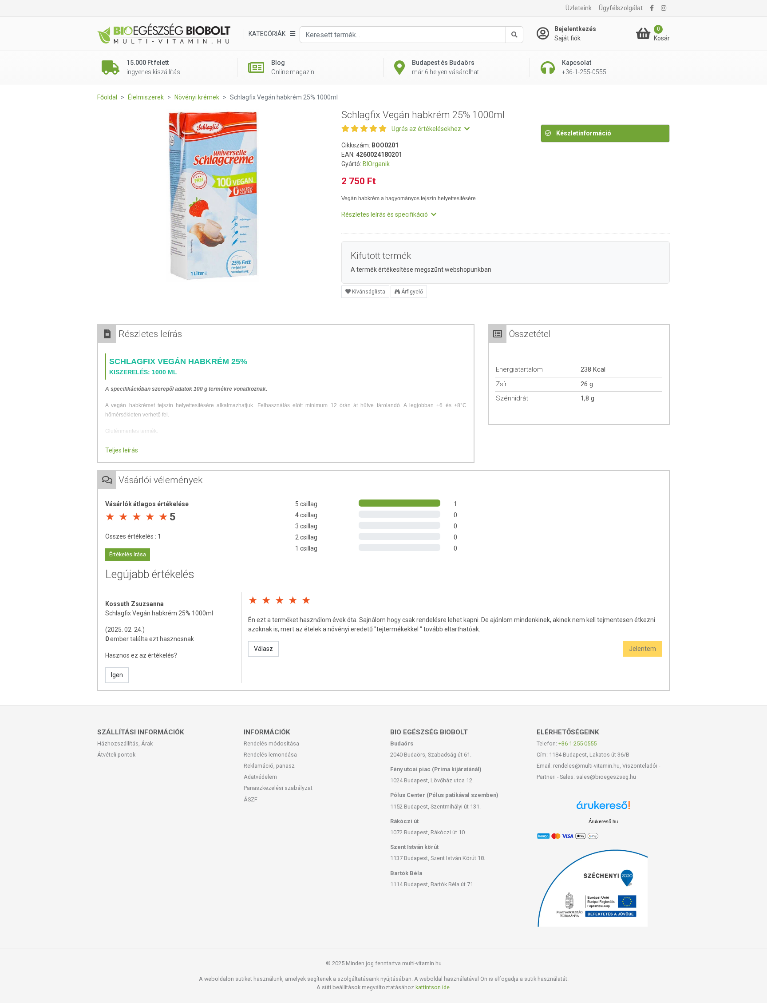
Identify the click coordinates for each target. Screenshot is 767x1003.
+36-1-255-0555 (577, 743)
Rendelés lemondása (270, 754)
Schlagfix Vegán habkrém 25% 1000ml (159, 613)
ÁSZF (250, 799)
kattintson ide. (433, 987)
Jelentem (642, 648)
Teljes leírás (121, 450)
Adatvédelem (260, 776)
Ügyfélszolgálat (621, 8)
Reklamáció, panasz (269, 765)
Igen (117, 674)
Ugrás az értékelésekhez (427, 128)
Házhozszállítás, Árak (125, 743)
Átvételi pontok (116, 754)
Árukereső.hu (603, 821)
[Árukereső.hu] (603, 808)
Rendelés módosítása (271, 743)
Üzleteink (578, 8)
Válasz (263, 648)
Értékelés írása (127, 554)
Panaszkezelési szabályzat (278, 788)
